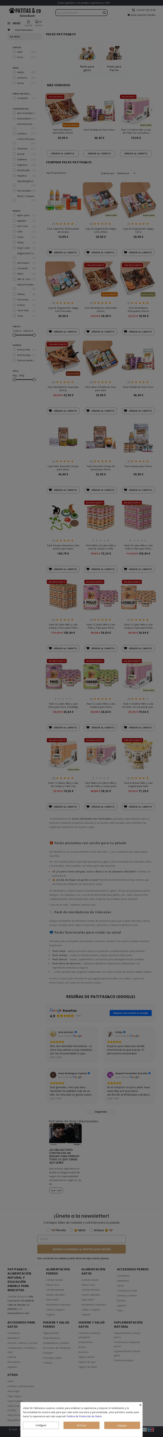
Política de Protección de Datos (84, 1416)
